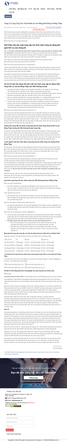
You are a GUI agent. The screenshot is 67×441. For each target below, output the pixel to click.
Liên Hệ (11, 12)
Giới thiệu (12, 9)
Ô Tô (30, 9)
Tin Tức (59, 9)
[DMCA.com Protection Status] (15, 406)
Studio (43, 9)
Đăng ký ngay (33, 378)
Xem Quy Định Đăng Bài (54, 27)
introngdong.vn (9, 409)
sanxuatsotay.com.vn (11, 411)
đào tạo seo (31, 403)
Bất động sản (22, 9)
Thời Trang (50, 9)
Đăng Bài (8, 16)
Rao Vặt (36, 9)
